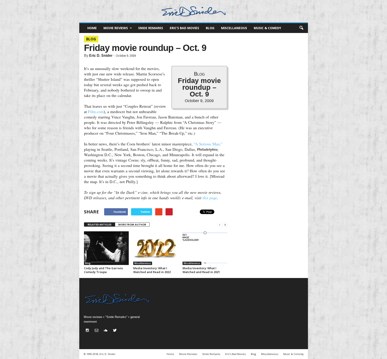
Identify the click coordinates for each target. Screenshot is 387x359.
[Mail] (97, 331)
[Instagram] (88, 331)
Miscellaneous (234, 28)
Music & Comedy (267, 28)
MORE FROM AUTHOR (132, 224)
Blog (210, 28)
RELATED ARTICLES (100, 224)
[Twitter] (115, 331)
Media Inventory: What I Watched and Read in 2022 (152, 270)
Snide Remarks (150, 28)
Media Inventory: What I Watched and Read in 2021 (201, 270)
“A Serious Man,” (208, 144)
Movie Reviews (115, 28)
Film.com (96, 111)
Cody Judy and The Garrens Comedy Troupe (103, 270)
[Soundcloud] (106, 331)
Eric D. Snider (100, 55)
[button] (301, 28)
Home (92, 28)
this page (209, 197)
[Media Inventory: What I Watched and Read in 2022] (155, 248)
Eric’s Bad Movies (184, 28)
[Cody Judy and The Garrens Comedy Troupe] (106, 248)
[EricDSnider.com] (193, 11)
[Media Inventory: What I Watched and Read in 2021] (205, 248)
